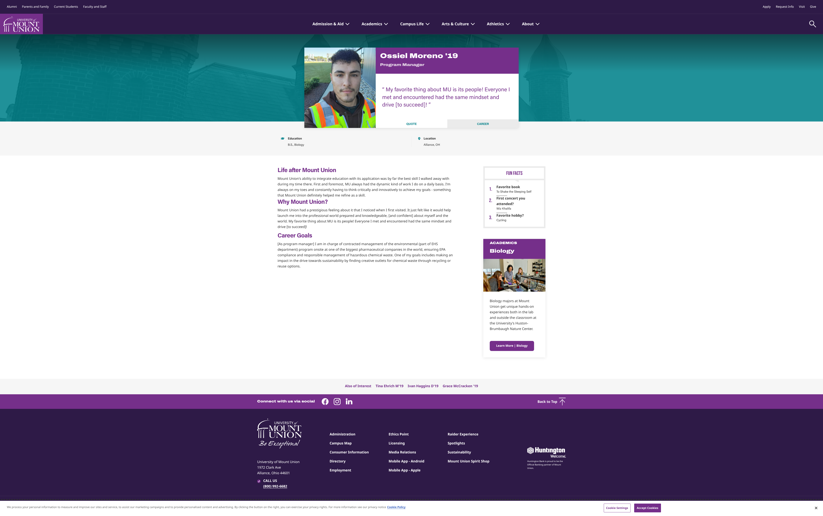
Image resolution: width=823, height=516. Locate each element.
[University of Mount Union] (21, 24)
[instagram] (337, 401)
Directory (337, 461)
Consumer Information (349, 452)
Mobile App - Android (406, 461)
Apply (767, 7)
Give (813, 7)
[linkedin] (349, 401)
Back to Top (547, 401)
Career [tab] (483, 124)
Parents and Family (35, 7)
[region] (411, 508)
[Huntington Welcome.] (546, 452)
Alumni (12, 7)
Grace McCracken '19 (460, 386)
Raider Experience (463, 434)
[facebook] (325, 401)
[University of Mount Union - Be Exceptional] (279, 434)
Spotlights (456, 443)
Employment (340, 470)
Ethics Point (399, 434)
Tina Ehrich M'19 (389, 386)
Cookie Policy (396, 507)
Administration (342, 434)
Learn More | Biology (512, 346)
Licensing (397, 443)
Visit (802, 7)
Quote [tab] (411, 124)
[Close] (816, 508)
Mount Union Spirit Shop (469, 461)
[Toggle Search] (812, 24)
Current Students (66, 7)
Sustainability (459, 452)
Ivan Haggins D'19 (423, 386)
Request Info (785, 7)
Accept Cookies (647, 508)
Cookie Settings (617, 508)
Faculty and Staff (95, 7)
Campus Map (341, 443)
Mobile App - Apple (405, 470)
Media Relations (402, 452)
